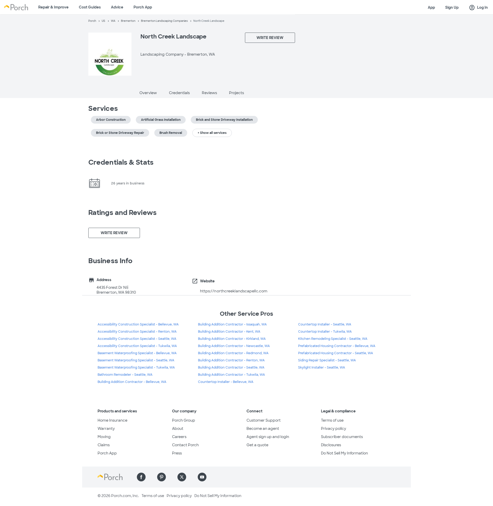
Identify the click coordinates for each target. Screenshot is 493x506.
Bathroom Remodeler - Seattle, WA (125, 375)
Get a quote (257, 445)
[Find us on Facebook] (141, 477)
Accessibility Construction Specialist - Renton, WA (137, 332)
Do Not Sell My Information (344, 453)
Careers (179, 436)
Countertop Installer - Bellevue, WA (225, 382)
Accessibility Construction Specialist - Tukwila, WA (137, 346)
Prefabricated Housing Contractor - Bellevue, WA (336, 346)
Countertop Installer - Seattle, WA (324, 324)
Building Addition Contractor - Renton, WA (231, 360)
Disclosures (331, 445)
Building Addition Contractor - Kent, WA (229, 332)
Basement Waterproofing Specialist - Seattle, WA (136, 360)
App (431, 7)
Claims (104, 445)
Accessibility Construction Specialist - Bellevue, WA (138, 324)
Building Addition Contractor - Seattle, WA (231, 367)
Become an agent (262, 428)
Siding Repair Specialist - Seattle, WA (327, 360)
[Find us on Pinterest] (161, 477)
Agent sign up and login (267, 436)
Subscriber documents (342, 436)
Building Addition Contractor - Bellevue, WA (132, 382)
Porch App (143, 7)
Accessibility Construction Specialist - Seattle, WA (137, 339)
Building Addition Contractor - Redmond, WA (233, 353)
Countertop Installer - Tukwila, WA (325, 332)
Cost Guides (90, 7)
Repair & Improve (53, 7)
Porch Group (183, 420)
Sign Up (452, 7)
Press (177, 453)
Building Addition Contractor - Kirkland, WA (232, 339)
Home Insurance (112, 420)
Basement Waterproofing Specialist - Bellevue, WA (137, 353)
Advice (117, 7)
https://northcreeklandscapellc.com (233, 291)
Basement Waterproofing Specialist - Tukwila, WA (136, 367)
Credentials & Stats (121, 162)
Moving (104, 436)
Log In (478, 7)
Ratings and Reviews (122, 212)
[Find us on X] (181, 477)
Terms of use (332, 420)
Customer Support (263, 420)
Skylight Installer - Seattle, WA (321, 367)
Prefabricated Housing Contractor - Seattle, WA (335, 353)
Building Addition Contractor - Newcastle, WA (234, 346)
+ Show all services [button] (212, 133)
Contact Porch (185, 445)
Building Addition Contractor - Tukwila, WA (231, 375)
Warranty (106, 428)
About (177, 428)
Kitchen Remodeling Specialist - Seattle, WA (332, 339)
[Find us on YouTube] (202, 477)
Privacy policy (333, 428)
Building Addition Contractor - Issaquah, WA (232, 324)
